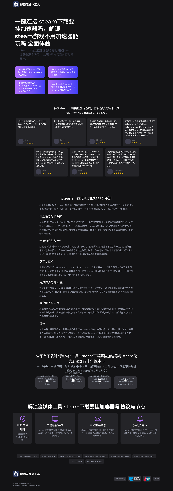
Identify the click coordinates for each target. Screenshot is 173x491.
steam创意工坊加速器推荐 (144, 456)
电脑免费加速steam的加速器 (95, 456)
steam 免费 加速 (48, 456)
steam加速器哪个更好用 (120, 456)
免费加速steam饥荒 (94, 461)
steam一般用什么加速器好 (70, 456)
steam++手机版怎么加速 (28, 456)
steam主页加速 (76, 461)
